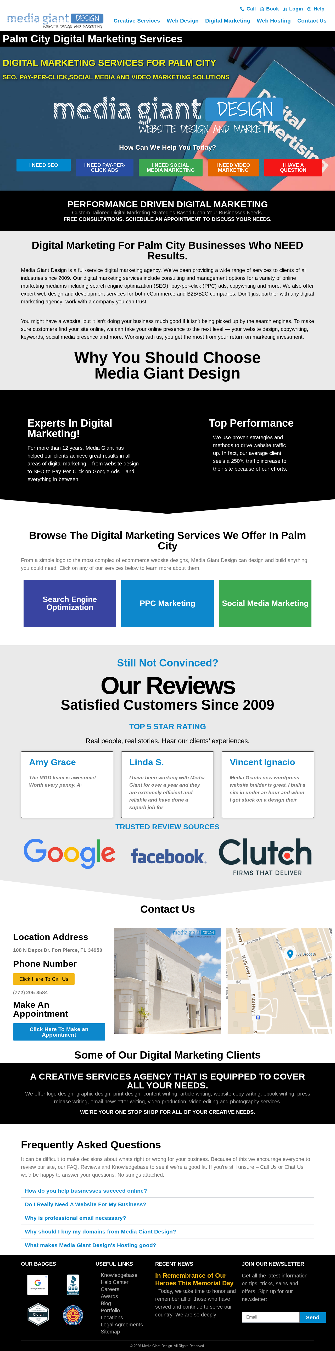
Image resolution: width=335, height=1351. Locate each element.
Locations (112, 1317)
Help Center (115, 1282)
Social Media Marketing (265, 603)
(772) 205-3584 (30, 992)
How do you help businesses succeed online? (86, 1191)
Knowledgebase (119, 1275)
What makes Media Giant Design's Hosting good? (90, 1245)
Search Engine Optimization (70, 603)
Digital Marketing (227, 21)
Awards (109, 1296)
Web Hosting (274, 21)
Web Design (183, 21)
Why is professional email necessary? (75, 1218)
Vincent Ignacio (262, 762)
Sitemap (110, 1332)
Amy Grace (52, 762)
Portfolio (110, 1310)
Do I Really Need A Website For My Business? (85, 1204)
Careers (110, 1289)
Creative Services (137, 21)
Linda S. (146, 762)
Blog (106, 1303)
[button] (167, 1191)
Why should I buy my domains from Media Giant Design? (100, 1231)
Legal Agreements (122, 1324)
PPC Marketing (167, 603)
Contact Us (312, 21)
